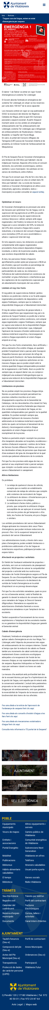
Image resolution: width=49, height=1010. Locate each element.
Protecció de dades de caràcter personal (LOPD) (13, 970)
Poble (7, 818)
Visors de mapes (11, 832)
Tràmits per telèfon (34, 896)
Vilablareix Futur (33, 967)
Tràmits (8, 890)
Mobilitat (7, 855)
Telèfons (29, 860)
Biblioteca (7, 882)
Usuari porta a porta (34, 869)
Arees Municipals (33, 947)
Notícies (11, 16)
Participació (31, 962)
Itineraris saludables (35, 865)
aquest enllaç (38, 192)
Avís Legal (17, 1004)
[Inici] (16, 5)
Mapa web (31, 1004)
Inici (3, 16)
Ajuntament (12, 933)
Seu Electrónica (10, 896)
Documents (8, 921)
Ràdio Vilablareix (33, 882)
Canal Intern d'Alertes (35, 921)
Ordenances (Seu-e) (35, 954)
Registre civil (9, 900)
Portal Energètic (10, 847)
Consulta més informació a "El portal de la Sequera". (24, 729)
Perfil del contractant (35, 900)
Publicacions (9, 860)
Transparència (10, 962)
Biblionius (7, 865)
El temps (7, 877)
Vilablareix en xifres (34, 855)
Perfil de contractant (35, 939)
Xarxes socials (32, 877)
